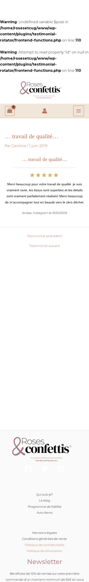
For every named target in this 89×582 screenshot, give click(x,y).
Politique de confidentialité (44, 545)
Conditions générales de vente (44, 538)
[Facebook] (28, 469)
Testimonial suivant (44, 245)
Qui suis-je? (44, 494)
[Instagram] (61, 469)
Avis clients (44, 512)
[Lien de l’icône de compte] (44, 111)
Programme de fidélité (44, 506)
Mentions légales (44, 533)
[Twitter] (45, 469)
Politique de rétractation (44, 551)
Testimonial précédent (44, 236)
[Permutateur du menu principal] (78, 110)
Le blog (44, 500)
